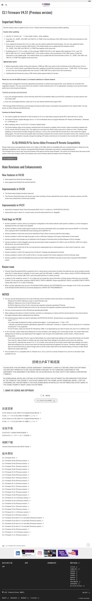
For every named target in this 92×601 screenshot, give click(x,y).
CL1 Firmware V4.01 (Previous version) (14, 506)
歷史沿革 (72, 579)
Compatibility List (10, 158)
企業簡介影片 (73, 569)
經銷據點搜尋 (52, 563)
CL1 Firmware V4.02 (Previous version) (14, 503)
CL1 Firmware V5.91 (8, 458)
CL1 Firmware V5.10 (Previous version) (14, 483)
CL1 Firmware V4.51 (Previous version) (14, 492)
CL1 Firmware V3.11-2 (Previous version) (15, 512)
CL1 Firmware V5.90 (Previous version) (14, 461)
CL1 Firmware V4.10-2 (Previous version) (15, 498)
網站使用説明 (14, 598)
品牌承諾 (72, 571)
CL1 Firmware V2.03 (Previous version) (14, 529)
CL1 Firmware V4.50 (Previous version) (14, 495)
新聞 (26, 563)
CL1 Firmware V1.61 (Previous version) (14, 535)
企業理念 (72, 575)
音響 (3, 566)
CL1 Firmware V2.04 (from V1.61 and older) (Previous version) (22, 523)
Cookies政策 (33, 598)
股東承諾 (72, 577)
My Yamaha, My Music (76, 586)
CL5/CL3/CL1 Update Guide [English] (14, 432)
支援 (3, 545)
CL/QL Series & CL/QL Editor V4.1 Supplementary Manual (20, 418)
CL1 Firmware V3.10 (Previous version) (14, 515)
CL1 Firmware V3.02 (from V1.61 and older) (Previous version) (22, 518)
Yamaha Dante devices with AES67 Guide (15, 447)
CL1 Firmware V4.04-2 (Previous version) (15, 501)
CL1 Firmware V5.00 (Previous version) (14, 489)
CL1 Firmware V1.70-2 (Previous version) (15, 532)
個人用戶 (85, 592)
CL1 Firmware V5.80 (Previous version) (14, 469)
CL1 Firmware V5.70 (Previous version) (14, 472)
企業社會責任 (73, 583)
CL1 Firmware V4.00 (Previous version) (14, 509)
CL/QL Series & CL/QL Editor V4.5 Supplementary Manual (20, 413)
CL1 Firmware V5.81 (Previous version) (14, 466)
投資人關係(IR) (74, 581)
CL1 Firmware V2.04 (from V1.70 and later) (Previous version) (21, 526)
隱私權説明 (23, 598)
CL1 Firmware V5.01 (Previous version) (14, 486)
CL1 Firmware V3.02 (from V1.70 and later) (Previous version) (21, 521)
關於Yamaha (73, 563)
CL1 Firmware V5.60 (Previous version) (14, 475)
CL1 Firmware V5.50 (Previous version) (14, 481)
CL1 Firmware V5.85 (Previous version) (14, 463)
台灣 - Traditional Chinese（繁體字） (14, 592)
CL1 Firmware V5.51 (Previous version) (14, 478)
